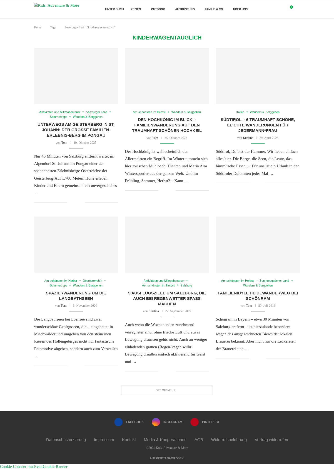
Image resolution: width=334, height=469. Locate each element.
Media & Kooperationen (165, 439)
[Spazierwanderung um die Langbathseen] (76, 245)
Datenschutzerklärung (66, 439)
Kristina (248, 138)
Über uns (240, 9)
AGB (198, 439)
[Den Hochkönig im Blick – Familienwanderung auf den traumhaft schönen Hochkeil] (167, 76)
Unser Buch (114, 9)
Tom (64, 142)
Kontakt (129, 439)
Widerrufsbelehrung (229, 439)
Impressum (104, 439)
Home (37, 27)
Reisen (136, 9)
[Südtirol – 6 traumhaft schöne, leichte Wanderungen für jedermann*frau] (258, 76)
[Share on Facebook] (74, 203)
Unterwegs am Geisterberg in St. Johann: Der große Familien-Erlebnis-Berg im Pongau (76, 130)
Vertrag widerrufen (271, 439)
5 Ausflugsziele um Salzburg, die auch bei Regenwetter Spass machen (167, 298)
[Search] (297, 9)
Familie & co (214, 9)
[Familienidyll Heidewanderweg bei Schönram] (258, 245)
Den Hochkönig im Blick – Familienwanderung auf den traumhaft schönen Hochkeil (167, 125)
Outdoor (158, 9)
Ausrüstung (185, 9)
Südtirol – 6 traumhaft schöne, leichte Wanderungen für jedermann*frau (258, 125)
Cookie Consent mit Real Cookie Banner (33, 466)
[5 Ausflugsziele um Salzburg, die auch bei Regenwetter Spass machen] (167, 245)
